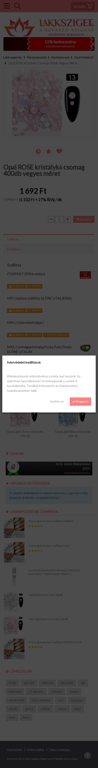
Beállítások (57, 401)
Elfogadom (82, 401)
